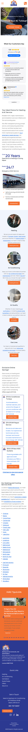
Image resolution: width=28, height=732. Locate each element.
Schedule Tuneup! (14, 27)
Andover (5, 513)
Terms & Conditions (14, 724)
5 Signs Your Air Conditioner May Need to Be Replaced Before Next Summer (14, 612)
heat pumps (22, 236)
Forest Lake (6, 527)
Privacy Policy (14, 723)
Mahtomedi (6, 545)
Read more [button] (6, 97)
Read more (7, 633)
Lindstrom (6, 540)
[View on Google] (5, 87)
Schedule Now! (14, 203)
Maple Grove (7, 547)
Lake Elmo (6, 534)
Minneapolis (6, 552)
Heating (14, 230)
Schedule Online (7, 711)
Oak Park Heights (8, 562)
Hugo (4, 532)
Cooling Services (14, 283)
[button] (2, 21)
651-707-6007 (14, 706)
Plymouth (6, 565)
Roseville (5, 567)
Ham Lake (6, 530)
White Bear (6, 579)
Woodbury (6, 581)
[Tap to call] (25, 3)
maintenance (6, 276)
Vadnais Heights (8, 576)
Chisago (5, 523)
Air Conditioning (14, 268)
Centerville (6, 520)
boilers (16, 236)
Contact (14, 725)
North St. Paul (7, 556)
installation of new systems (12, 501)
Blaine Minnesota (13, 488)
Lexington (6, 538)
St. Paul (5, 574)
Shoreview (6, 569)
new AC (22, 276)
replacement (7, 240)
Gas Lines (14, 342)
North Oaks (6, 554)
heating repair (20, 238)
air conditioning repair (15, 273)
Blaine (5, 516)
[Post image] (14, 602)
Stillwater (6, 572)
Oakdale (5, 559)
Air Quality (14, 305)
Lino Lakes (6, 543)
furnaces (10, 236)
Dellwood (6, 525)
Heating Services (14, 245)
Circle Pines (6, 518)
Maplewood (6, 549)
